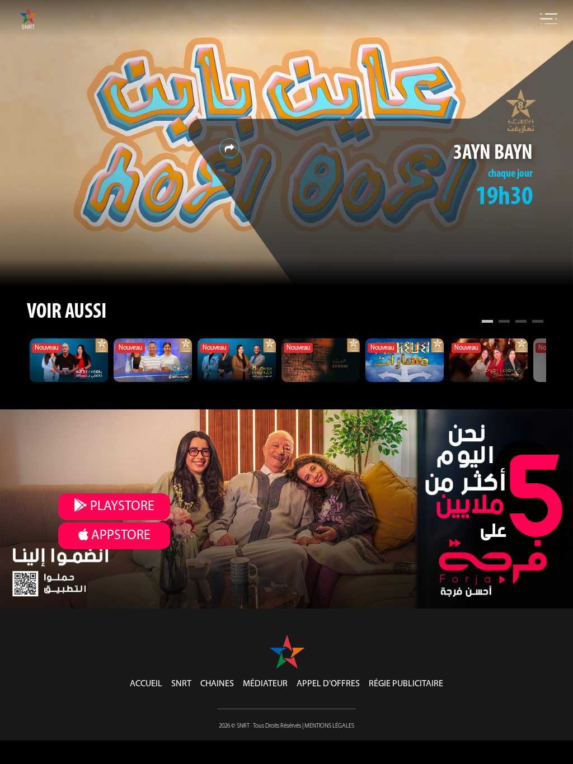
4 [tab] (538, 323)
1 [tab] (487, 323)
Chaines (217, 684)
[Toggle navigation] (549, 19)
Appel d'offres (328, 684)
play (120, 506)
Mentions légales (329, 726)
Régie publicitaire (406, 684)
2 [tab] (504, 323)
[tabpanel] (69, 360)
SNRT (181, 684)
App (119, 536)
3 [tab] (521, 323)
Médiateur (265, 684)
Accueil (146, 684)
